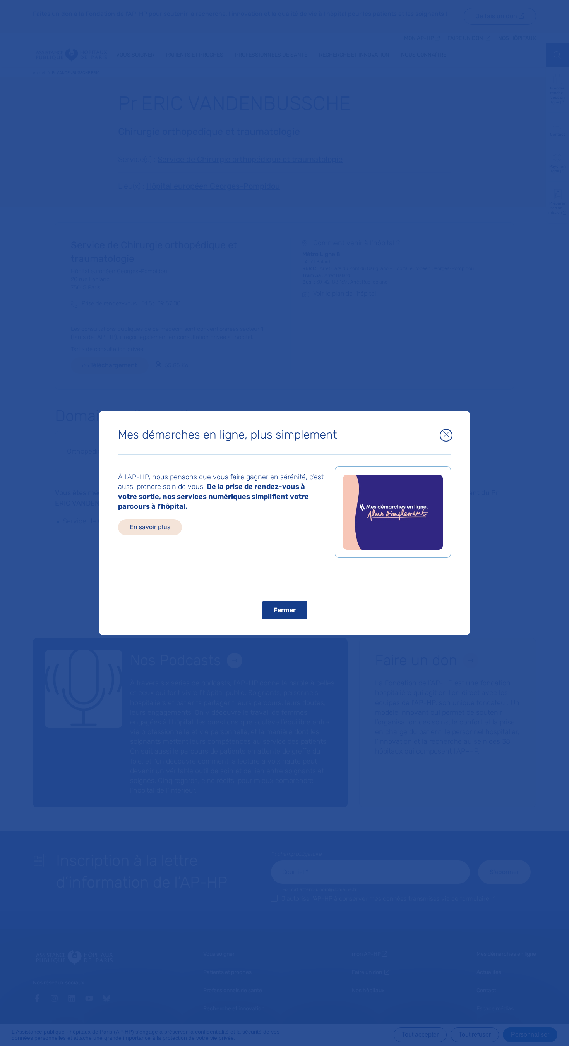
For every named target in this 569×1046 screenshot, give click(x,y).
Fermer (285, 610)
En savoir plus (150, 527)
